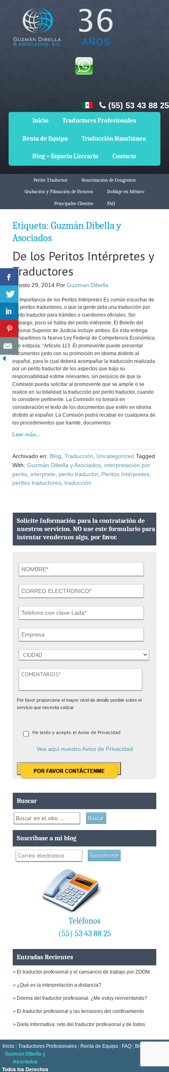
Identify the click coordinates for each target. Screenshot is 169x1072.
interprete (42, 474)
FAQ (111, 203)
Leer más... (26, 434)
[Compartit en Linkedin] (9, 311)
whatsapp (84, 66)
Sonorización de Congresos (109, 180)
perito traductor (78, 474)
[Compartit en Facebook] (9, 277)
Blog (55, 456)
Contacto (124, 156)
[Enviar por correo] (9, 346)
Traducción (78, 456)
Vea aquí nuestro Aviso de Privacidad (85, 749)
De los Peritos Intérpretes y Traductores (83, 263)
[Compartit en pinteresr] (9, 329)
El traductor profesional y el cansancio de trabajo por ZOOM (83, 972)
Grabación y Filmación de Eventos (59, 191)
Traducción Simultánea (114, 138)
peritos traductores (36, 482)
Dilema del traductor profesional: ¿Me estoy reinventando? (82, 998)
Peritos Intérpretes (125, 474)
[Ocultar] (4, 360)
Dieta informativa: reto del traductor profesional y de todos (81, 1024)
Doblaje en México (125, 191)
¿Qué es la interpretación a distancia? (59, 985)
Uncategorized (115, 456)
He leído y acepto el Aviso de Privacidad (76, 732)
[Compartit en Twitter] (9, 294)
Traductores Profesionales (99, 120)
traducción (77, 482)
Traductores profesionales (61, 33)
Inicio (40, 120)
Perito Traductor (51, 180)
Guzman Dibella (87, 285)
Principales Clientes (73, 203)
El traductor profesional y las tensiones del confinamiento (80, 1011)
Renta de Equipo (45, 138)
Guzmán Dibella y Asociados (64, 465)
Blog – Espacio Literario (65, 156)
